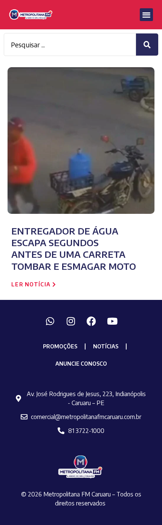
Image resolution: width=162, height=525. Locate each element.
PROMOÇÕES (60, 346)
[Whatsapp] (50, 321)
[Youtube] (112, 321)
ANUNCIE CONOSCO (81, 363)
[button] (146, 14)
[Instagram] (70, 321)
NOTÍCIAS (105, 346)
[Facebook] (91, 321)
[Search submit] (147, 44)
